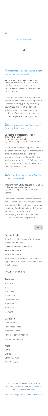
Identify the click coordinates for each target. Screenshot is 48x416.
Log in (7, 349)
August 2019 (10, 303)
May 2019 (9, 312)
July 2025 (9, 283)
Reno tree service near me (23, 88)
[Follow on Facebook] (24, 402)
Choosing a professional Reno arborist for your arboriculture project (20, 136)
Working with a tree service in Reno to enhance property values (24, 185)
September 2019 (12, 299)
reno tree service (12, 330)
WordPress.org (11, 362)
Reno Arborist (35, 141)
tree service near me (14, 339)
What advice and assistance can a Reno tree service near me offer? (21, 81)
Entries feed (10, 354)
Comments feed (12, 358)
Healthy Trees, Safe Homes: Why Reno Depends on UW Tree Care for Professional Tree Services (24, 261)
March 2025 (10, 295)
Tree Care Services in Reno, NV (18, 246)
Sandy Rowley (36, 394)
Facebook (19, 389)
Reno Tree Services (13, 250)
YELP (33, 389)
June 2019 (9, 307)
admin (10, 85)
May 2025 (9, 287)
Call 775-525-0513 (24, 39)
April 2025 (9, 291)
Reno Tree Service (13, 326)
